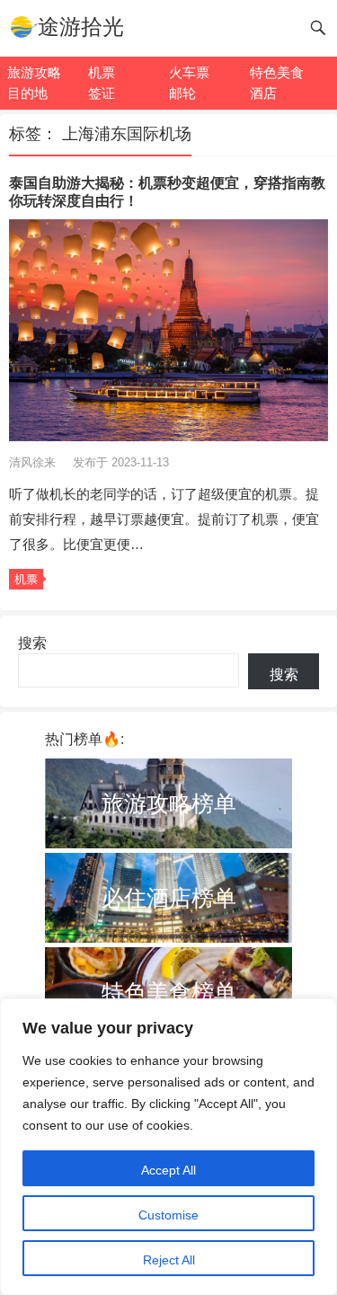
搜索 (32, 643)
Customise (168, 1215)
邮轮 (182, 93)
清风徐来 (34, 462)
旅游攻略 (34, 72)
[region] (168, 1146)
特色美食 (277, 72)
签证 (101, 93)
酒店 (263, 93)
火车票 (189, 72)
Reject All (169, 1260)
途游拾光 (81, 26)
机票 (101, 72)
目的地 (27, 93)
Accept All (168, 1170)
